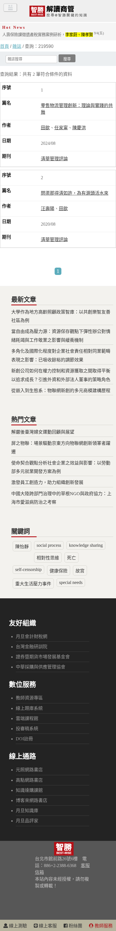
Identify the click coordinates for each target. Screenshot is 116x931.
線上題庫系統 (29, 708)
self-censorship (28, 569)
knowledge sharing (86, 545)
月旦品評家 (27, 820)
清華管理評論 (54, 158)
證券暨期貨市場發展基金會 (43, 656)
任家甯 (61, 127)
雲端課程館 (27, 718)
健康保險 (59, 570)
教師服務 (103, 925)
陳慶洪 (79, 127)
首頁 (4, 46)
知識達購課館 (29, 790)
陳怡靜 (22, 546)
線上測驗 (17, 925)
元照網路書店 (29, 769)
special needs (70, 582)
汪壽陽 (47, 208)
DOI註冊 (24, 738)
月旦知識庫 (27, 810)
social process (49, 545)
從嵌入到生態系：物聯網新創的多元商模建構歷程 (60, 390)
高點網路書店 (29, 780)
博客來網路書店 (31, 800)
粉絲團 (75, 925)
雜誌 (16, 46)
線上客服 (47, 925)
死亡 (71, 558)
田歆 (45, 127)
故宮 (79, 570)
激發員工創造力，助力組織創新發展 (47, 482)
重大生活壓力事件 (33, 583)
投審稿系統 (27, 728)
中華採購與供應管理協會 (40, 667)
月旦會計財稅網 (31, 636)
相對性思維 (48, 558)
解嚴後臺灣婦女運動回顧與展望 (42, 432)
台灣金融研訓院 (31, 646)
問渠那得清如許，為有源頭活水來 (74, 193)
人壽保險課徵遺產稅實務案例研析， (53, 34)
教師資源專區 (29, 698)
